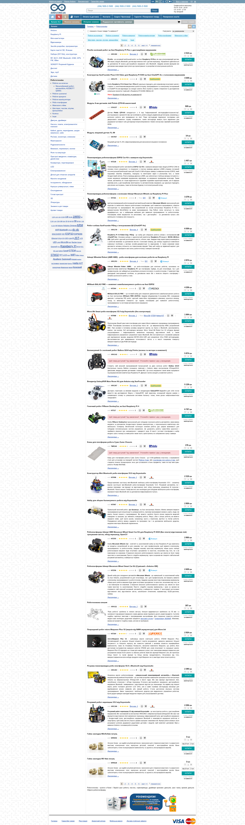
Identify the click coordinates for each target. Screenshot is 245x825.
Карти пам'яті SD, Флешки (61, 50)
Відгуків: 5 (134, 54)
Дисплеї (54, 68)
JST (76, 238)
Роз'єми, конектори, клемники (63, 137)
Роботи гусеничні (59, 94)
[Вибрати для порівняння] (141, 54)
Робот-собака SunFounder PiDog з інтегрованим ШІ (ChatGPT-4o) (116, 225)
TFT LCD (63, 255)
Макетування (56, 141)
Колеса (55, 113)
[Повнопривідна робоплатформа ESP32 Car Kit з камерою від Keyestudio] (96, 169)
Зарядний (66, 259)
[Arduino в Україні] (60, 9)
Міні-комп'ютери (57, 38)
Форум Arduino (70, 1)
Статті (76, 17)
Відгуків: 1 (133, 316)
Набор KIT (160, 316)
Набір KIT (78, 263)
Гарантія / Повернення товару (146, 17)
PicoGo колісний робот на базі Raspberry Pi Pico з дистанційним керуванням (121, 50)
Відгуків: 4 (134, 230)
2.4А (55, 221)
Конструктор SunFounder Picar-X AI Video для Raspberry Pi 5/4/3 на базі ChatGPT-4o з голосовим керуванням (136, 75)
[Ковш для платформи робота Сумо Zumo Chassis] (96, 453)
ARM (80, 225)
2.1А (51, 221)
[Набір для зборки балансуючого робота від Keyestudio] (96, 511)
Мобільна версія (55, 1)
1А (81, 217)
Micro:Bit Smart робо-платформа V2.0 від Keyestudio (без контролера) (118, 311)
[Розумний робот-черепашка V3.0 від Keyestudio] (96, 713)
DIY (63, 234)
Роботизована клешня (97, 602)
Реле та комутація (58, 153)
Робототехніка (57, 80)
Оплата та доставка (91, 17)
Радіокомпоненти (58, 145)
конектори (63, 263)
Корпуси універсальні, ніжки (62, 186)
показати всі (155, 45)
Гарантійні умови (97, 1)
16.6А (70, 217)
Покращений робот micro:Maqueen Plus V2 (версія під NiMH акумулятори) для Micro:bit (126, 629)
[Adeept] (162, 198)
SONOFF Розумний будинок (62, 64)
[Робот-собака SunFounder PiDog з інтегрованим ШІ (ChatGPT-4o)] (96, 237)
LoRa (58, 242)
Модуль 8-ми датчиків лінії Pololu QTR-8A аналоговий (111, 103)
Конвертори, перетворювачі (62, 163)
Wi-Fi (68, 255)
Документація (83, 1)
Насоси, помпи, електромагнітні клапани (64, 125)
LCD (81, 238)
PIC (59, 246)
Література (55, 202)
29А (64, 221)
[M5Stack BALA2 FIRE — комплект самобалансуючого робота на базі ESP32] (96, 295)
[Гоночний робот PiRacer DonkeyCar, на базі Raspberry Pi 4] (96, 417)
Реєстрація (83, 821)
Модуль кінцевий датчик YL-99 (101, 133)
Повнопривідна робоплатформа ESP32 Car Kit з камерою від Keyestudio (119, 158)
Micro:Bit (64, 242)
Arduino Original (69, 225)
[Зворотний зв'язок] (192, 2)
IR (73, 238)
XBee (77, 255)
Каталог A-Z (55, 22)
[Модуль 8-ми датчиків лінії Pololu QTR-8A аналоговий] (96, 114)
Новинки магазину (71, 22)
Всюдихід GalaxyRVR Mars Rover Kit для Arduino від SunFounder (116, 381)
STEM (72, 250)
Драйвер (57, 259)
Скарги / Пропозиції (122, 17)
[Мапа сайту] (195, 2)
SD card (55, 251)
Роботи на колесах (60, 83)
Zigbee (82, 255)
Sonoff (66, 251)
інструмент (55, 263)
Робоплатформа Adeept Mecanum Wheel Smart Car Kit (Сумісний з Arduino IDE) (122, 566)
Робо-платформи (59, 102)
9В (56, 225)
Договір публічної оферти (136, 821)
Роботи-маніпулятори (61, 99)
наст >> (145, 45)
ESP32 (69, 233)
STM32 (55, 254)
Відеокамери (56, 42)
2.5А (58, 221)
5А (73, 221)
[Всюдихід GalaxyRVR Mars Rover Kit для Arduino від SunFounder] (96, 392)
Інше (54, 116)
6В (80, 221)
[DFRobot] (155, 634)
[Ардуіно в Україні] (52, 16)
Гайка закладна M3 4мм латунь (101, 759)
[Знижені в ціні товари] (65, 16)
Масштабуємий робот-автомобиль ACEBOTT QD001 (65, 88)
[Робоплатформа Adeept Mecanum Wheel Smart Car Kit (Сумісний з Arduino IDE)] (96, 577)
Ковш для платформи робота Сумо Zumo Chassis (109, 442)
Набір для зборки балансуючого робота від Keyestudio (112, 500)
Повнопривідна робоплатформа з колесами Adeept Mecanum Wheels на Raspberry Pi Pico (127, 194)
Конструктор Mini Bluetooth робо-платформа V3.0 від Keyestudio (116, 473)
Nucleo (74, 242)
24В (61, 221)
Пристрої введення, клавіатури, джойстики (64, 157)
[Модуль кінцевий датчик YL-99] (96, 144)
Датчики (54, 76)
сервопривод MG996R (163, 619)
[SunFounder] (155, 79)
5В (75, 221)
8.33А (53, 225)
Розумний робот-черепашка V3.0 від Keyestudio (108, 702)
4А (71, 221)
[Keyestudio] (151, 162)
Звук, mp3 (55, 72)
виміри (79, 259)
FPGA (60, 238)
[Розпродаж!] (59, 16)
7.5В (82, 221)
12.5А (63, 217)
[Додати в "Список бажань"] (145, 54)
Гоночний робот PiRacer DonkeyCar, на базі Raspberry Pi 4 (113, 406)
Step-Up (78, 251)
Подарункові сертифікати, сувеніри (117, 22)
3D (52, 198)
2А (67, 221)
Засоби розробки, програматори (64, 46)
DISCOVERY (57, 234)
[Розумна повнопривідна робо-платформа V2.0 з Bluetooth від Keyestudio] (96, 677)
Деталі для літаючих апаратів (63, 175)
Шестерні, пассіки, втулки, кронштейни (63, 109)
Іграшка (74, 259)
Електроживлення (58, 171)
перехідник (56, 267)
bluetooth (63, 230)
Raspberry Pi (56, 34)
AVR (57, 230)
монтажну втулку (147, 619)
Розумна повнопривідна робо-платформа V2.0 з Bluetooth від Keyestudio (120, 666)
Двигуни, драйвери (58, 120)
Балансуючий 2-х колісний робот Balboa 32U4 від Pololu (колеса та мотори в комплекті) (127, 350)
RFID (78, 246)
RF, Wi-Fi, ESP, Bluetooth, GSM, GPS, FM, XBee (66, 59)
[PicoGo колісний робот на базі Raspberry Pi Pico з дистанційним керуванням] (96, 61)
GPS (66, 238)
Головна (54, 821)
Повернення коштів (171, 17)
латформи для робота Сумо (164, 460)
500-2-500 (105, 6)
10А (59, 217)
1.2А (53, 217)
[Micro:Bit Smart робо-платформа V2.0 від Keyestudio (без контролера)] (96, 323)
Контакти (106, 17)
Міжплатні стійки (59, 105)
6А (78, 221)
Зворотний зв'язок (98, 821)
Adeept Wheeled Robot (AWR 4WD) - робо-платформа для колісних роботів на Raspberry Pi (128, 257)
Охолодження (56, 190)
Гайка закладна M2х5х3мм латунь (102, 734)
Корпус (70, 263)
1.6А (56, 217)
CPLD (70, 230)
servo (61, 251)
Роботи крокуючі (59, 97)
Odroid (79, 242)
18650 (76, 216)
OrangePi (54, 247)
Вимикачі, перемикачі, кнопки (63, 149)
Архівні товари (57, 210)
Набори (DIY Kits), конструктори (64, 54)
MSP (70, 242)
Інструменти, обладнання (61, 183)
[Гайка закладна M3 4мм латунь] (96, 770)
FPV (63, 238)
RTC (82, 246)
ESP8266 (78, 234)
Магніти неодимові (58, 179)
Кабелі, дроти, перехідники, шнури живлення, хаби (65, 131)
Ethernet (54, 238)
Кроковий (77, 267)
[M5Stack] (153, 288)
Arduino (54, 30)
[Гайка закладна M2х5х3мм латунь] (96, 745)
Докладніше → (113, 70)
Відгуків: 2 (133, 162)
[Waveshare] (158, 54)
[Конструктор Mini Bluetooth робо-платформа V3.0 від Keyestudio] (96, 484)
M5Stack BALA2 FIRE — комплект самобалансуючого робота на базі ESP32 (120, 284)
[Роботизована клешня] (96, 613)
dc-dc (75, 229)
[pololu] (153, 107)
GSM (70, 238)
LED (52, 167)
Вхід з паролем (182, 2)
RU (157, 1)
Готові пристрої (57, 194)
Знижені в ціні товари (59, 206)
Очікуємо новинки (91, 22)
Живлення (64, 267)
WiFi (73, 254)
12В (66, 217)
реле (70, 267)
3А (69, 221)
